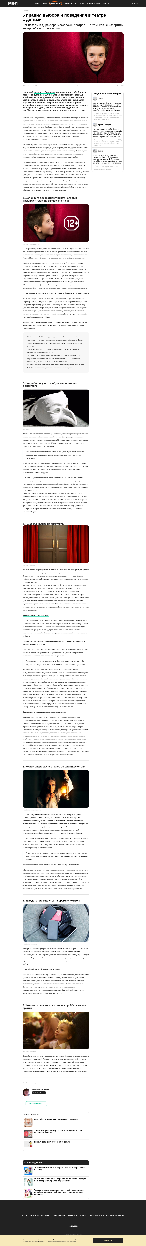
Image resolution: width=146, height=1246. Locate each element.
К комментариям (36, 1103)
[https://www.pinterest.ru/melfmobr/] (79, 1207)
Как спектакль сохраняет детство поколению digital (44, 712)
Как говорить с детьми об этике (36, 615)
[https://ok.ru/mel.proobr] (84, 1207)
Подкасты (72, 1215)
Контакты (34, 1215)
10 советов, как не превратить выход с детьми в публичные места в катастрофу (56, 293)
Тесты (82, 3)
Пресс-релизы (58, 1215)
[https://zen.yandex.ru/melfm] (61, 1207)
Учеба (44, 3)
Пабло (83, 1215)
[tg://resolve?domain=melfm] (55, 1207)
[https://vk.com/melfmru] (67, 1207)
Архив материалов (115, 1215)
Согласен (108, 1240)
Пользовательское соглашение (73, 1234)
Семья (37, 3)
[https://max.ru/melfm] (90, 1207)
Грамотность (70, 3)
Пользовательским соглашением (63, 1240)
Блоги (106, 3)
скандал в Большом (44, 92)
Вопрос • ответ (94, 3)
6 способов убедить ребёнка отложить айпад (41, 969)
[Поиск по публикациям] (127, 4)
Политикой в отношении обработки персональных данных (57, 1241)
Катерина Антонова (40, 1089)
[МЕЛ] (13, 3)
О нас (24, 1215)
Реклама (45, 1215)
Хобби (26, 10)
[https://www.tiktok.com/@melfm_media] (73, 1207)
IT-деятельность (96, 1215)
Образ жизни (55, 3)
